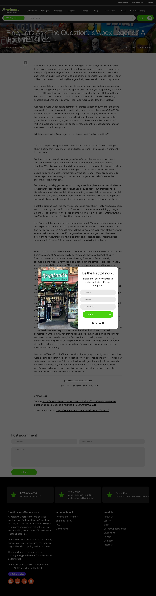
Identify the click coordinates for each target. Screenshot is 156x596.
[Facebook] (93, 323)
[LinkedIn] (100, 323)
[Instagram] (96, 323)
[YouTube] (103, 323)
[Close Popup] (115, 269)
